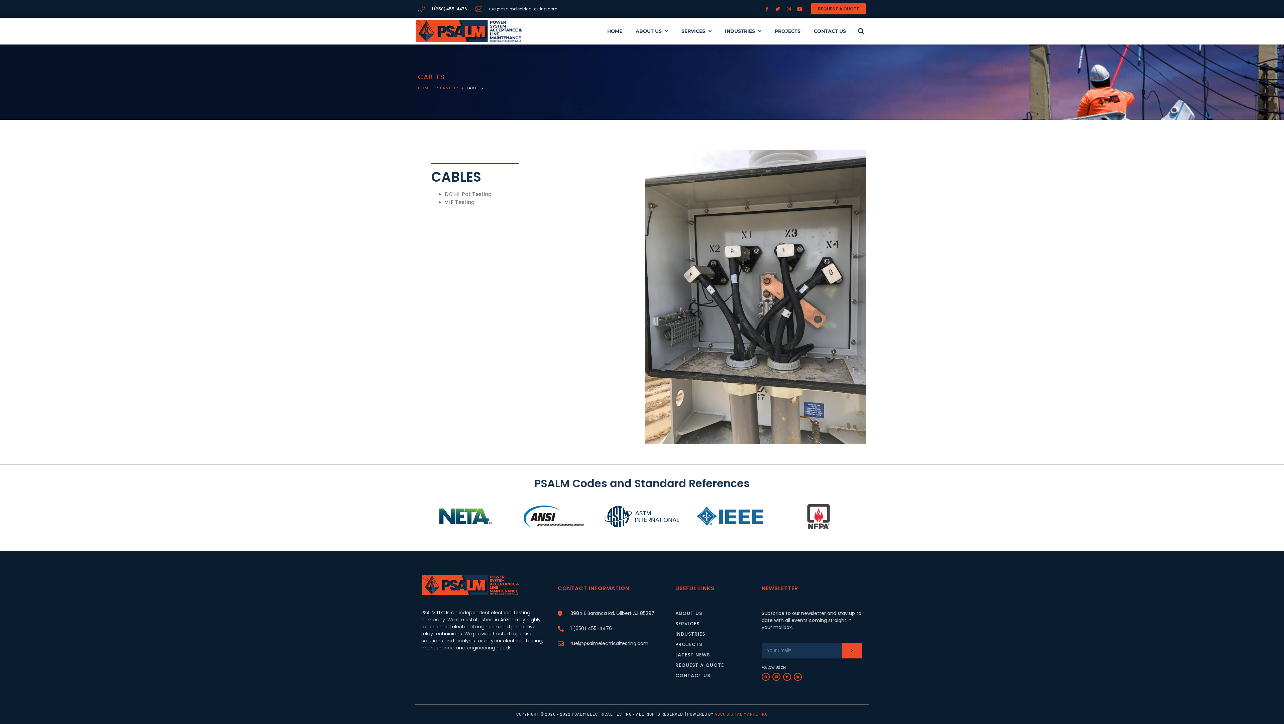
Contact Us (830, 31)
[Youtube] (798, 677)
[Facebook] (766, 677)
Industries (740, 31)
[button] (861, 31)
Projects (787, 31)
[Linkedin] (776, 677)
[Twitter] (787, 677)
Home (614, 31)
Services (693, 31)
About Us (649, 31)
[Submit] (852, 650)
